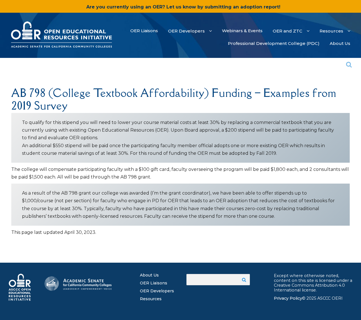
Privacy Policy (288, 298)
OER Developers (157, 290)
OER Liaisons (153, 283)
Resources (151, 298)
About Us (149, 275)
